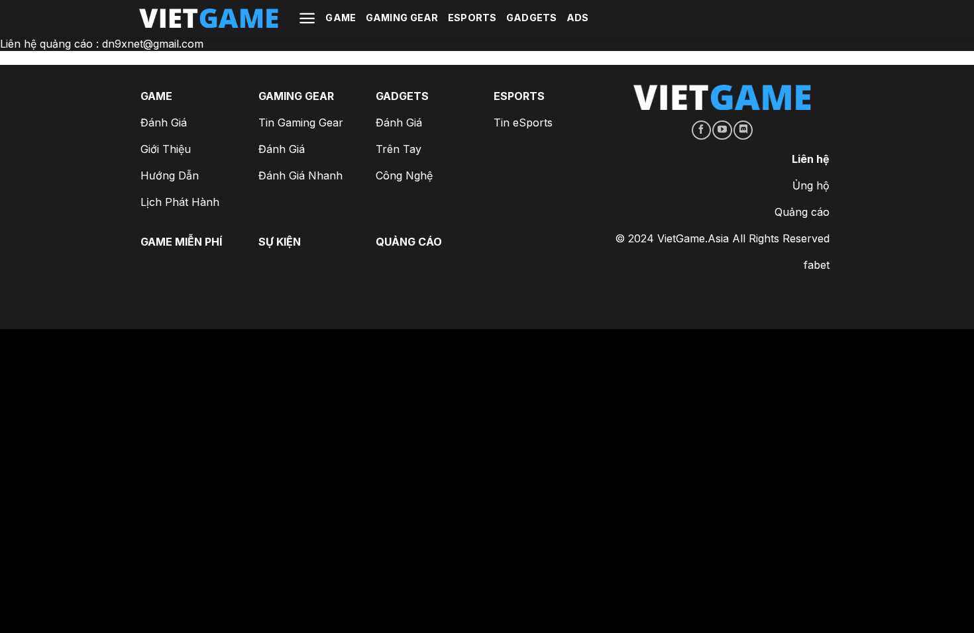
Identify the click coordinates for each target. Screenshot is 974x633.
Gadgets (531, 17)
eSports (472, 17)
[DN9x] (208, 18)
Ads (578, 17)
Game (340, 17)
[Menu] (307, 18)
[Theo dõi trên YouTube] (721, 130)
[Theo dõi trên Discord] (743, 130)
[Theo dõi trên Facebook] (701, 130)
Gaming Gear (402, 17)
